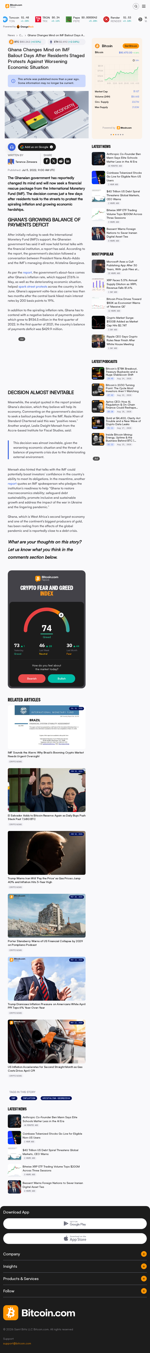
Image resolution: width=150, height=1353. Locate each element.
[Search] (136, 6)
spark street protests (33, 286)
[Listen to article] (12, 147)
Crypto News (21, 35)
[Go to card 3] (115, 134)
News (11, 35)
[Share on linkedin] (68, 161)
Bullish (62, 678)
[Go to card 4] (118, 134)
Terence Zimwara (26, 161)
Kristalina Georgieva (56, 1098)
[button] (51, 147)
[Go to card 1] (111, 134)
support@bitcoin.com (17, 1343)
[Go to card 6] (122, 134)
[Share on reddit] (61, 161)
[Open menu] (144, 6)
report (27, 272)
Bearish (32, 678)
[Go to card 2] (113, 134)
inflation (29, 1098)
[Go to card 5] (120, 134)
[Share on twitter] (54, 161)
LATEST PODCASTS (104, 361)
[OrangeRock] (25, 27)
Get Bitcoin (131, 45)
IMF (13, 1098)
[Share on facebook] (47, 161)
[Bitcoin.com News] (13, 6)
